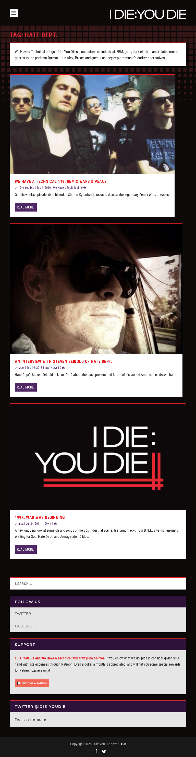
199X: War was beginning (40, 517)
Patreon (66, 664)
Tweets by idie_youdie (30, 720)
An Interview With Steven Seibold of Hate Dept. (63, 361)
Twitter (23, 613)
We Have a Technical (66, 188)
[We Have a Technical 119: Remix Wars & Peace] (92, 124)
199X (46, 523)
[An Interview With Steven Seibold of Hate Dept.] (96, 289)
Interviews (51, 368)
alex (20, 523)
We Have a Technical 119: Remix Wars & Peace (61, 181)
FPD (123, 744)
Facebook (25, 626)
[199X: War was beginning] (98, 457)
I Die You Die (26, 188)
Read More (25, 207)
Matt (21, 368)
